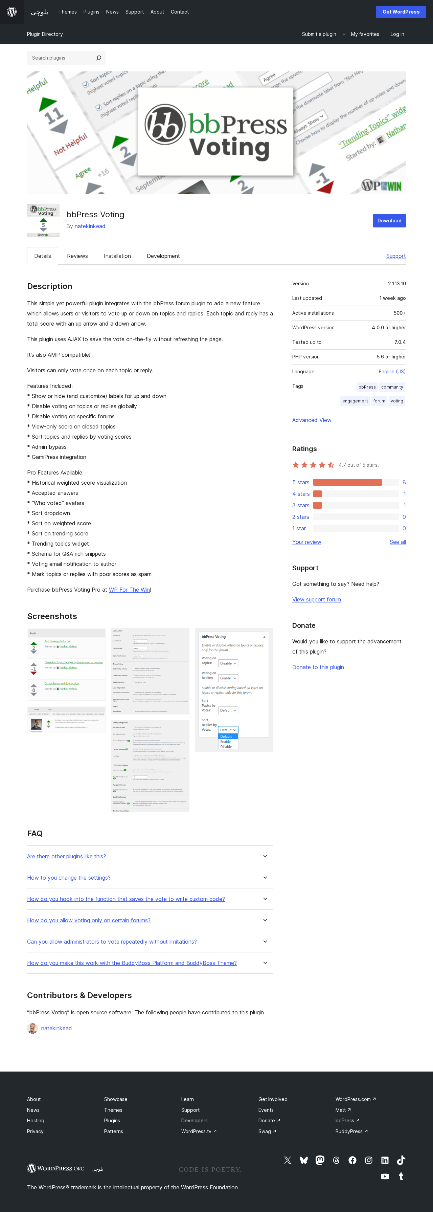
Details (42, 255)
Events (266, 1110)
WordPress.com (356, 1099)
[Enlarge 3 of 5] (180, 637)
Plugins (112, 1120)
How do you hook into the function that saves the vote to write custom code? (126, 899)
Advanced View (312, 420)
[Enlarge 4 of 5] (180, 729)
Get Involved (273, 1099)
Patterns (113, 1131)
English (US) (392, 371)
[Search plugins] (99, 58)
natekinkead (90, 226)
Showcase (116, 1099)
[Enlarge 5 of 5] (264, 637)
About (34, 1099)
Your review (306, 541)
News (33, 1110)
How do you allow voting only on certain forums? (89, 920)
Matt (343, 1110)
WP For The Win (129, 589)
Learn (187, 1099)
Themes (113, 1110)
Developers (194, 1120)
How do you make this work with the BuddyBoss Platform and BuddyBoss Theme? (132, 963)
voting (397, 400)
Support (396, 255)
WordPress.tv (199, 1131)
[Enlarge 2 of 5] (96, 715)
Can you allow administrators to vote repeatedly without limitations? (112, 942)
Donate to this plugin (318, 667)
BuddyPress (352, 1131)
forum (379, 400)
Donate (269, 1120)
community (392, 387)
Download (390, 220)
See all (398, 541)
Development (163, 255)
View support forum (316, 599)
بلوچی (97, 1169)
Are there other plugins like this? (66, 856)
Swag (267, 1131)
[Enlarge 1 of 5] (96, 637)
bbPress (367, 387)
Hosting (35, 1120)
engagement (355, 400)
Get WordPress (401, 12)
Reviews (77, 255)
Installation (117, 255)
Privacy (35, 1131)
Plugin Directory (45, 34)
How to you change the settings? (69, 878)
